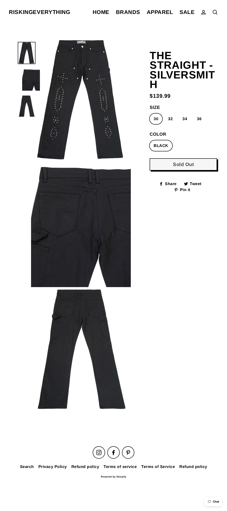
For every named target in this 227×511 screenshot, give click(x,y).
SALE (187, 12)
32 (170, 119)
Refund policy (85, 466)
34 (184, 119)
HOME (101, 12)
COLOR (158, 134)
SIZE (155, 107)
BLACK (161, 145)
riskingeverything (39, 12)
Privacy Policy (52, 466)
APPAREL (160, 12)
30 (156, 119)
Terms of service (120, 466)
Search (27, 466)
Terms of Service (158, 466)
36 (199, 119)
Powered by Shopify (113, 476)
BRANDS (128, 12)
